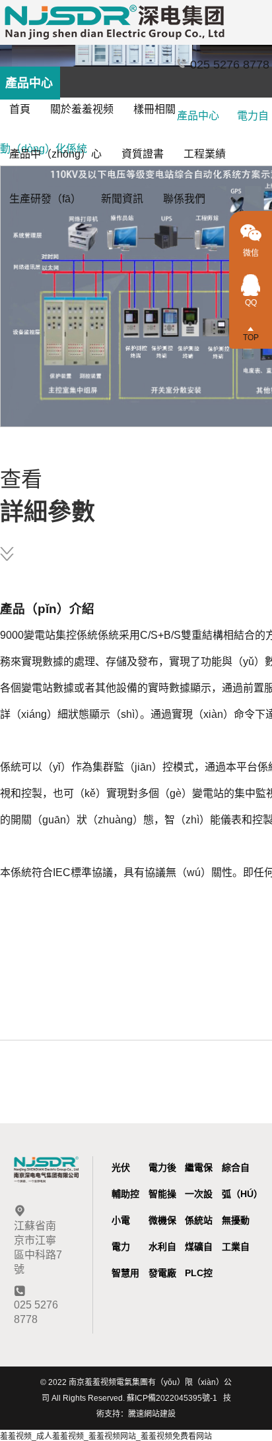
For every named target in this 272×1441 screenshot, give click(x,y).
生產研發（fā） (45, 198)
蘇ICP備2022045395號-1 (172, 1398)
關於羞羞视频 (82, 109)
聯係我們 (184, 198)
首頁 (19, 109)
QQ (251, 302)
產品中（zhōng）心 (55, 154)
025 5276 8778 (228, 64)
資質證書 (142, 154)
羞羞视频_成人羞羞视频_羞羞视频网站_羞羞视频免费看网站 (106, 1436)
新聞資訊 (122, 198)
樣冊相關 (154, 109)
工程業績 (205, 154)
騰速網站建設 (152, 1414)
